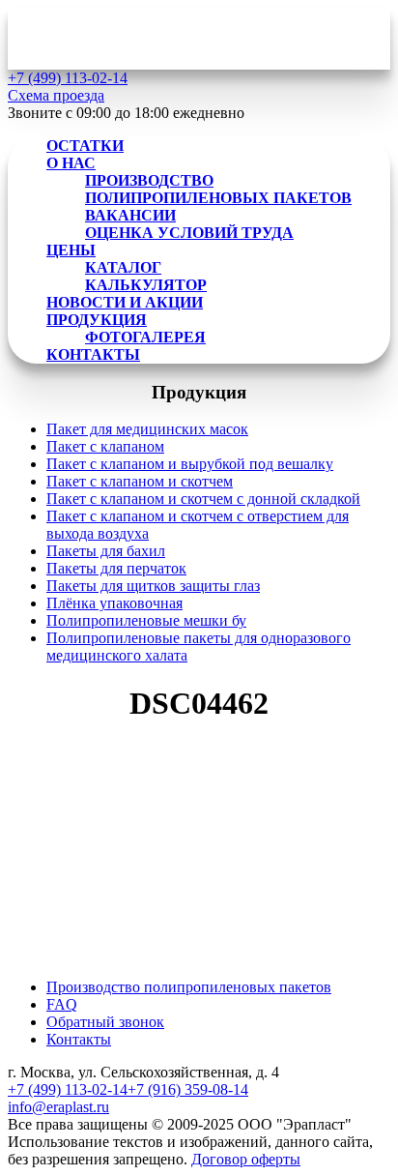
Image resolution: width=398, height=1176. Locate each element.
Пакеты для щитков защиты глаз (153, 585)
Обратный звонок (105, 1022)
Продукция (96, 319)
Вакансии (130, 215)
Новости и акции (124, 302)
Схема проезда (56, 95)
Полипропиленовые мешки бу (146, 620)
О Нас (71, 163)
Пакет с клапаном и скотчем (139, 481)
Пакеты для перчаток (116, 568)
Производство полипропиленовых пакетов (218, 189)
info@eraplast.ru (58, 1107)
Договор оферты (245, 1159)
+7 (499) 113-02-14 (68, 1089)
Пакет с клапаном (105, 446)
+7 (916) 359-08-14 (188, 1089)
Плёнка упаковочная (114, 603)
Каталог (123, 267)
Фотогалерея (145, 337)
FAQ (61, 1004)
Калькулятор (146, 285)
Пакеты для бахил (105, 551)
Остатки (85, 145)
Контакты (93, 354)
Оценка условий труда (189, 232)
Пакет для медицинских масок (147, 429)
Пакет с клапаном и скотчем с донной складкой (203, 498)
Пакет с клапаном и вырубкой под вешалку (189, 464)
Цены (71, 250)
